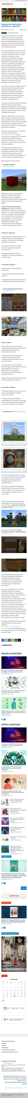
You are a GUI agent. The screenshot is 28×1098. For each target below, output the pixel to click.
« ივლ (3, 1000)
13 (14, 990)
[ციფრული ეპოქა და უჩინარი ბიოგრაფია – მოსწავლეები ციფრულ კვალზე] (14, 683)
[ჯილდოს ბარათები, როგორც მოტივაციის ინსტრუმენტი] (5, 802)
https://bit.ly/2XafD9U (7, 533)
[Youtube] (21, 1087)
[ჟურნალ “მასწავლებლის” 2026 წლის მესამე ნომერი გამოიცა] (14, 912)
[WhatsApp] (12, 640)
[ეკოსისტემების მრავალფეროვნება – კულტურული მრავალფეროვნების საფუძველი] (14, 757)
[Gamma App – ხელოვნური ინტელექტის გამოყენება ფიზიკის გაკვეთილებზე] (14, 662)
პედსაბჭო (3, 1043)
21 (18, 993)
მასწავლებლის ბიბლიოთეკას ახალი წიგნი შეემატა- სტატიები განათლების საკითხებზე (13, 875)
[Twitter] (6, 640)
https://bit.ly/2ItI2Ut (8, 290)
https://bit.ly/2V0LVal (9, 166)
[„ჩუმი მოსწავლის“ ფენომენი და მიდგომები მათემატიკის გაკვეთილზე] (5, 830)
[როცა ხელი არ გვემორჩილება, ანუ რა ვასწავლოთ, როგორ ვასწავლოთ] (5, 821)
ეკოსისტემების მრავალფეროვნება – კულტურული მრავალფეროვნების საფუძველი (12, 768)
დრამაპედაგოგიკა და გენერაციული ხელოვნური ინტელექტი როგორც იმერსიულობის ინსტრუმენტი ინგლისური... (17, 849)
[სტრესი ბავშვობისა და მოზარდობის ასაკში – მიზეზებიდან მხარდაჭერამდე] (5, 811)
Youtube (25, 1087)
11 (7, 990)
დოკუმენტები (4, 1047)
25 (7, 996)
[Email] (19, 640)
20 (14, 993)
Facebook (10, 1087)
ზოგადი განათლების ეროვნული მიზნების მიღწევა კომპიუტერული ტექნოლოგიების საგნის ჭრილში (13, 712)
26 (10, 996)
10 (3, 990)
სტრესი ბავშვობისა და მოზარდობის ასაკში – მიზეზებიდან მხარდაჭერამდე (18, 810)
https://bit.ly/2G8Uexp (20, 507)
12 (10, 990)
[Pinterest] (9, 640)
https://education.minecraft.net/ (8, 134)
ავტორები (4, 1045)
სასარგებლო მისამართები (8, 1049)
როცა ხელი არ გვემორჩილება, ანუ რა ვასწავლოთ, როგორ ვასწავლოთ (17, 819)
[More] (22, 640)
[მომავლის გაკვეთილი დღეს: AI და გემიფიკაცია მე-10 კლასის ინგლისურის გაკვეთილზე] (14, 781)
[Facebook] (2, 640)
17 (3, 993)
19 (10, 993)
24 (3, 996)
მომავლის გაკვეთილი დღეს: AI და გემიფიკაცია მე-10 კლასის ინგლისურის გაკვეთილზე (12, 792)
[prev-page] (2, 719)
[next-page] (5, 719)
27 (14, 996)
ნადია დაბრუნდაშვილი (13, 32)
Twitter (17, 1087)
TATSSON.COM (4, 1095)
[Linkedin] (16, 640)
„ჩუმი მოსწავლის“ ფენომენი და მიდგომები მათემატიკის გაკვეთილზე (17, 829)
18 (7, 993)
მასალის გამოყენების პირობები (9, 1052)
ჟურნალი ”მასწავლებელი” (8, 1041)
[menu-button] (25, 4)
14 (18, 990)
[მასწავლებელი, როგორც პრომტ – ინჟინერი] (5, 840)
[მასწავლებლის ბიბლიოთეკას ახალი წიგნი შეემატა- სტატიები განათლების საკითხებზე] (14, 866)
